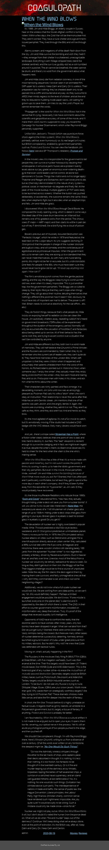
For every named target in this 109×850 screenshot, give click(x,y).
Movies (74, 833)
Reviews (83, 833)
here (31, 150)
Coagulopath (54, 7)
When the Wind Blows (49, 18)
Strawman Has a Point (66, 434)
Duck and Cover (31, 498)
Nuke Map (73, 505)
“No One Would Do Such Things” (61, 746)
